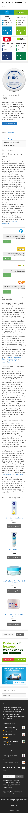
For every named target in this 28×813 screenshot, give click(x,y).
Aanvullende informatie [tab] (12, 142)
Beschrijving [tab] (8, 139)
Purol (6, 134)
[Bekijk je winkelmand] (26, 2)
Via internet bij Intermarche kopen (13, 474)
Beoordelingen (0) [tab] (10, 145)
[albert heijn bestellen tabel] (14, 684)
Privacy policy (14, 805)
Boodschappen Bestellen (12, 2)
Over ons (5, 804)
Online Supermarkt (21, 799)
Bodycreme (11, 132)
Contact (16, 804)
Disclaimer (22, 804)
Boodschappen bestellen (8, 799)
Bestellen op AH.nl (9, 123)
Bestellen (7, 241)
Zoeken (19, 634)
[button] (23, 70)
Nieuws (11, 804)
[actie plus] (14, 661)
